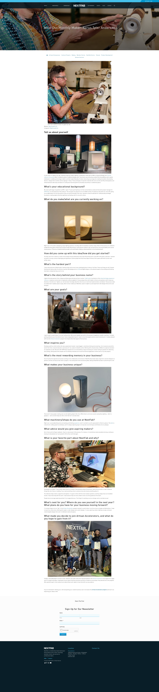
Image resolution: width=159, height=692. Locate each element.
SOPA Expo (46, 191)
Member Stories (81, 55)
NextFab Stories (90, 55)
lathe (112, 423)
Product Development (107, 55)
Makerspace (55, 5)
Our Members (91, 5)
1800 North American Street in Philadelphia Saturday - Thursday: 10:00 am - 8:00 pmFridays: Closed (77, 654)
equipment (77, 423)
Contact (109, 5)
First (61, 617)
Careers (50, 658)
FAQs (45, 658)
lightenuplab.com (53, 126)
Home (79, 6)
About (45, 5)
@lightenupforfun (54, 128)
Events (98, 5)
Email (61, 620)
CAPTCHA (62, 626)
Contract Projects (66, 55)
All (47, 55)
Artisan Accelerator (55, 338)
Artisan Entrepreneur (54, 55)
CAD (79, 269)
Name (61, 612)
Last (80, 617)
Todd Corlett (88, 278)
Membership (67, 5)
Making (73, 55)
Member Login (149, 1)
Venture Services (79, 57)
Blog (104, 5)
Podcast (98, 55)
